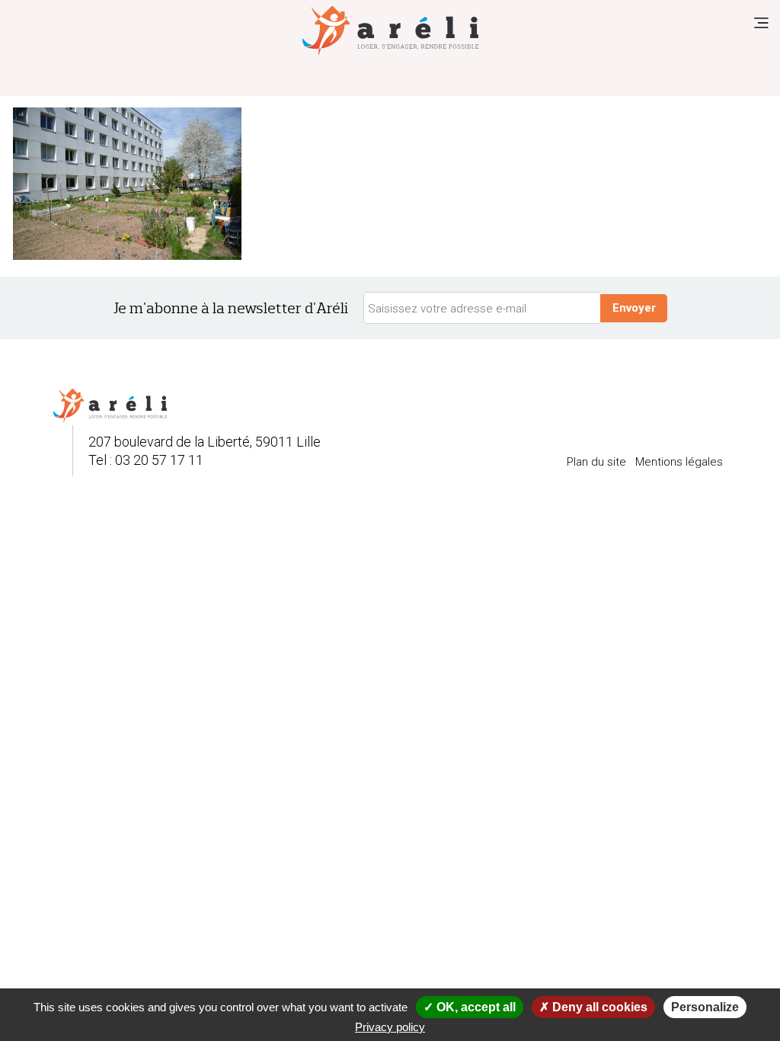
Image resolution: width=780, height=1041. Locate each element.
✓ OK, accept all (470, 1007)
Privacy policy (390, 1026)
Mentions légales (679, 462)
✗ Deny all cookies (593, 1007)
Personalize (705, 1007)
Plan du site (596, 462)
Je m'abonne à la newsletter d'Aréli (230, 308)
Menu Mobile (761, 23)
